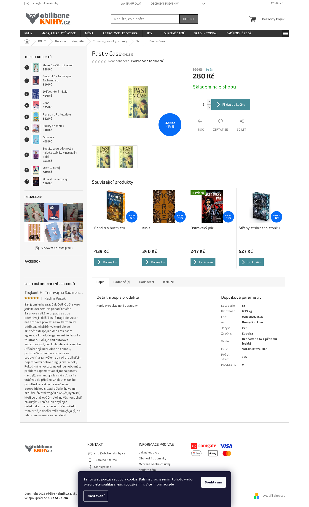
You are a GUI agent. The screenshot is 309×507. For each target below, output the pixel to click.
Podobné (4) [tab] (121, 282)
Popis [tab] (100, 282)
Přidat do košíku (233, 104)
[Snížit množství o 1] (209, 107)
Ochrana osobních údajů (155, 464)
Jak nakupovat (131, 4)
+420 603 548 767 (105, 460)
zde (171, 484)
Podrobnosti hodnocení (147, 61)
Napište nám (147, 470)
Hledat (188, 19)
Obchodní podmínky (165, 4)
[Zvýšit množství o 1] (209, 102)
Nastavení (95, 496)
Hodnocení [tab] (146, 282)
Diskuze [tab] (168, 282)
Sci (244, 305)
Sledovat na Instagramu (57, 248)
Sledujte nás (102, 467)
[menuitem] (28, 33)
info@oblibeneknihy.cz (109, 453)
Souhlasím (213, 482)
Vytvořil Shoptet (274, 496)
